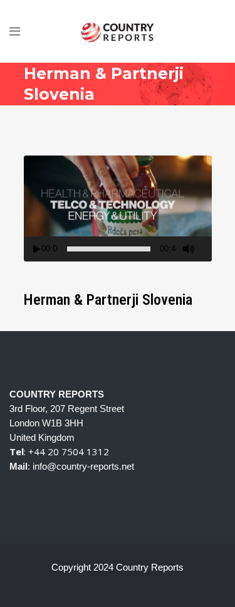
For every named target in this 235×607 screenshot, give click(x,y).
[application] (118, 208)
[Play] (37, 249)
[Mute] (188, 249)
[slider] (108, 248)
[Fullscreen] (207, 249)
